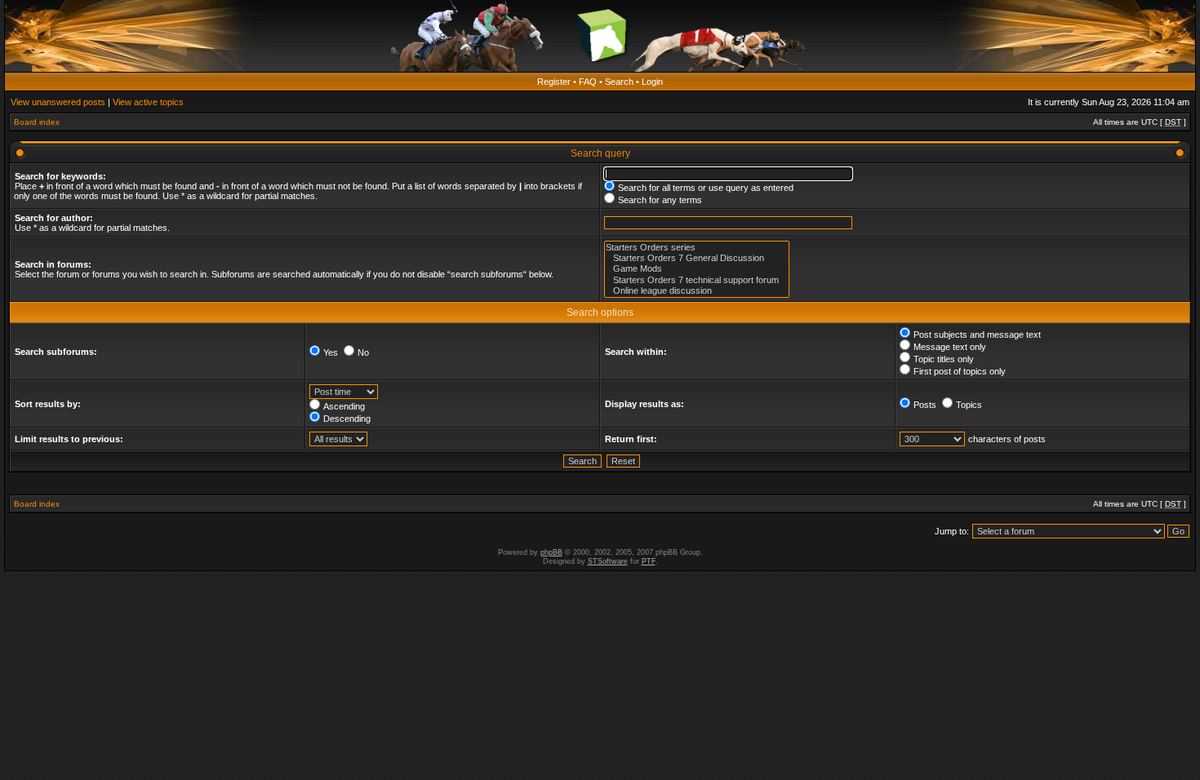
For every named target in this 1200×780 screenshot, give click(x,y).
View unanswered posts (58, 102)
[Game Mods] (697, 269)
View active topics (148, 102)
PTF (649, 561)
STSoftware (608, 561)
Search (619, 81)
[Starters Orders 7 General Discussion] (697, 258)
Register (554, 81)
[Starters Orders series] (697, 247)
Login (652, 81)
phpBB (551, 552)
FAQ (588, 81)
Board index (37, 121)
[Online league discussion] (697, 291)
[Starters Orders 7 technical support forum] (697, 280)
